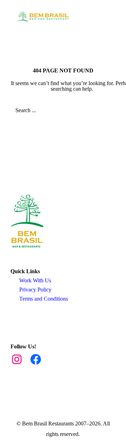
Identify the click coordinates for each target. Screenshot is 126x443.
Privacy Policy (35, 290)
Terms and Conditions (43, 299)
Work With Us (35, 280)
